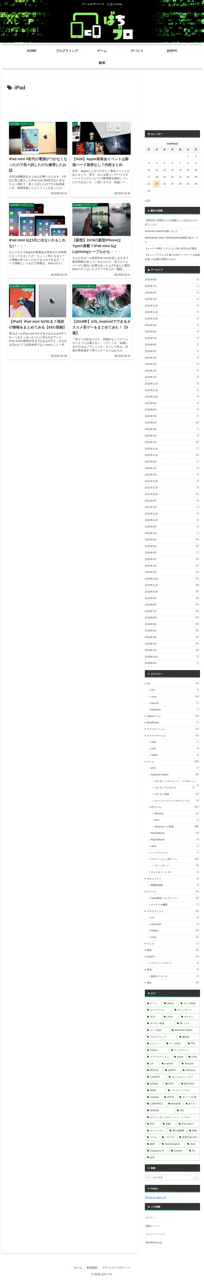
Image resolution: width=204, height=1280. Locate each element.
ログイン (150, 1217)
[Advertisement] (69, 104)
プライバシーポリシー (116, 1267)
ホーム (78, 1267)
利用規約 (92, 1267)
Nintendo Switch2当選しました (161, 231)
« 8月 (148, 200)
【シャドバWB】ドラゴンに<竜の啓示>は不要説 (171, 248)
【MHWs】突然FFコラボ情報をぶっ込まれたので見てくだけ (171, 222)
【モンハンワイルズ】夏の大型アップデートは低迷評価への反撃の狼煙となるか (172, 257)
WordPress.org (154, 1242)
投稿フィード (153, 1226)
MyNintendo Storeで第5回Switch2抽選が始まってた (171, 240)
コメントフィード (155, 1234)
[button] (195, 1178)
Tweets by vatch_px (155, 1197)
